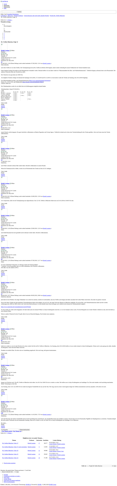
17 (39, 443)
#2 (1, 126)
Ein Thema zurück (7, 431)
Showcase (10, 15)
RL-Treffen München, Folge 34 (10, 458)
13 (39, 454)
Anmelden (9, 14)
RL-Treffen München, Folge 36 (10, 450)
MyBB (39, 484)
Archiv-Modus (7, 479)
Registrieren (16, 14)
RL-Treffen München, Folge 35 (10, 454)
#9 (1, 376)
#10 (2, 413)
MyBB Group (52, 484)
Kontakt (6, 474)
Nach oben (6, 477)
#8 (1, 340)
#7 (1, 294)
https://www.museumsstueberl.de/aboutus (39, 80)
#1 (1, 62)
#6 (1, 259)
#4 (1, 195)
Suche (5, 4)
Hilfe (5, 8)
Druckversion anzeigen (9, 463)
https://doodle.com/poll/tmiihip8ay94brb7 (33, 82)
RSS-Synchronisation (9, 482)
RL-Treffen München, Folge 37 (10, 443)
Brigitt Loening (5, 50)
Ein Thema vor (17, 431)
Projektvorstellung (18, 15)
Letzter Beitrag (53, 444)
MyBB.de (28, 484)
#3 (1, 160)
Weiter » (10, 20)
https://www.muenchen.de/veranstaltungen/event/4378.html (16, 307)
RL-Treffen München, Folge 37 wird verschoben (14, 447)
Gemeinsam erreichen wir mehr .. (12, 476)
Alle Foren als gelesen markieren (12, 480)
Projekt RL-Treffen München (57, 15)
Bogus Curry (60, 451)
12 (39, 450)
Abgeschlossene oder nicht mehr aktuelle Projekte (36, 15)
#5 (1, 227)
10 (39, 458)
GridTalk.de (4, 15)
